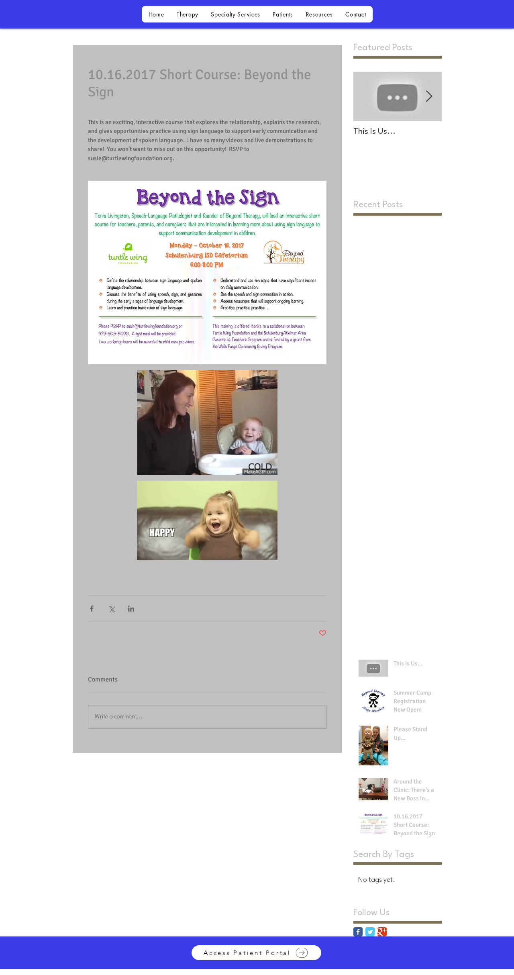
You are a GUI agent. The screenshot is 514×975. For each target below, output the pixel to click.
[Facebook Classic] (358, 931)
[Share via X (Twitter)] (111, 608)
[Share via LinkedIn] (131, 608)
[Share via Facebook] (92, 608)
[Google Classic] (382, 931)
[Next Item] (428, 96)
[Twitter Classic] (370, 931)
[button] (187, 14)
